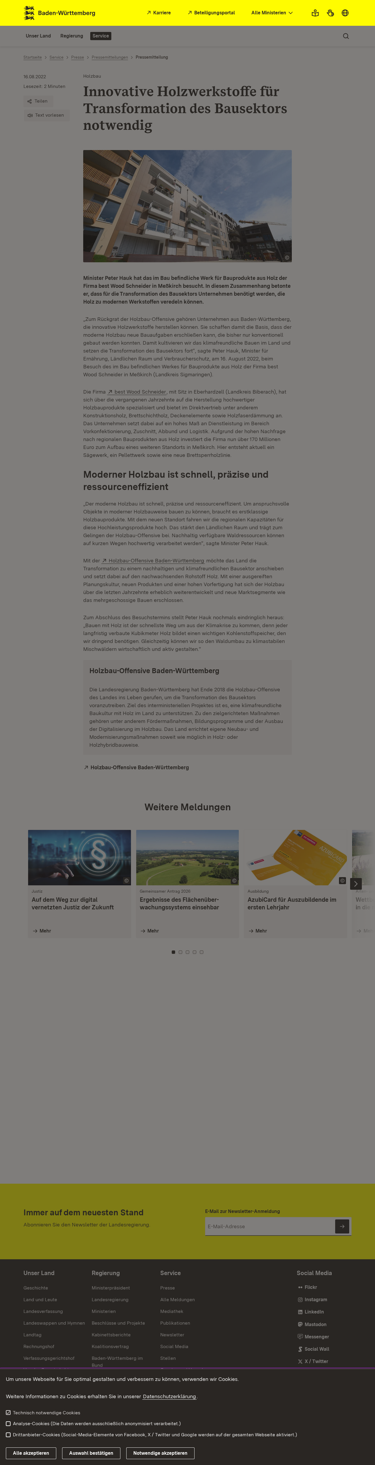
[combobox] (272, 13)
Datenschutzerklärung (169, 1396)
